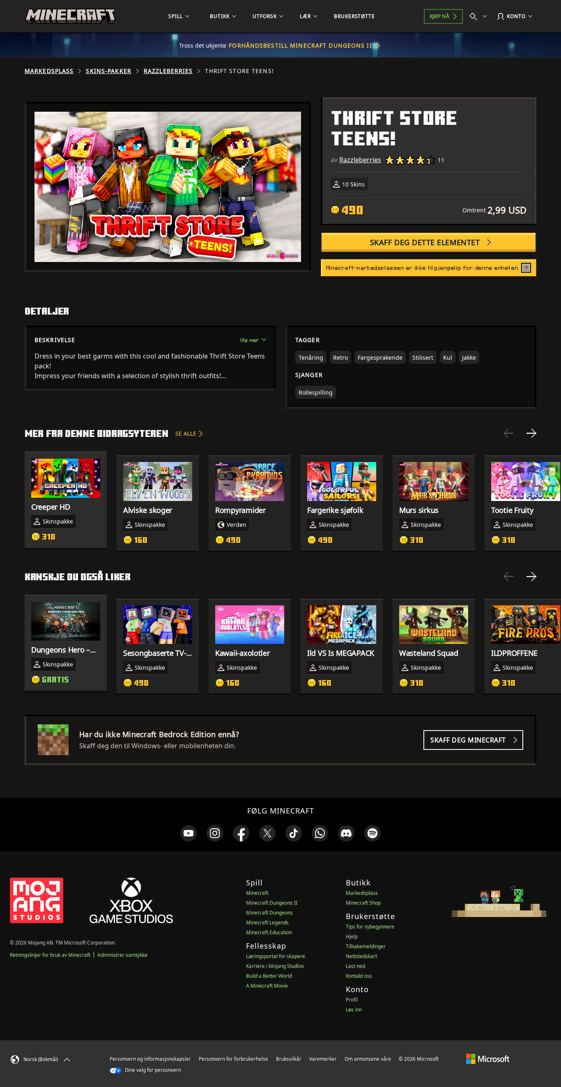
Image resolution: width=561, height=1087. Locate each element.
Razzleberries (168, 71)
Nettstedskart (361, 956)
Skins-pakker (108, 71)
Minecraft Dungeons (269, 912)
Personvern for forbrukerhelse (233, 1059)
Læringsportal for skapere (275, 956)
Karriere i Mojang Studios (275, 966)
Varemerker (323, 1059)
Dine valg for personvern (152, 1070)
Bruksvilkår (288, 1059)
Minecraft (257, 892)
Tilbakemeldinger (366, 946)
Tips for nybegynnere (370, 926)
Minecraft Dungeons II (271, 902)
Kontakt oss (359, 975)
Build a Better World (269, 975)
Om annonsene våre (368, 1059)
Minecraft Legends (267, 922)
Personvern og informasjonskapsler (150, 1059)
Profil (352, 999)
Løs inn (354, 1009)
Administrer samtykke (122, 955)
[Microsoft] (487, 1058)
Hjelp (352, 936)
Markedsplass (49, 71)
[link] (188, 833)
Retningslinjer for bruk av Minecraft (50, 955)
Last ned (355, 966)
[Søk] (480, 16)
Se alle (185, 433)
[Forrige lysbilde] (508, 433)
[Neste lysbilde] (531, 433)
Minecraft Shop (363, 902)
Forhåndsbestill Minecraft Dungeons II (300, 45)
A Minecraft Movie (267, 985)
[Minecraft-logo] (70, 16)
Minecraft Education (269, 932)
